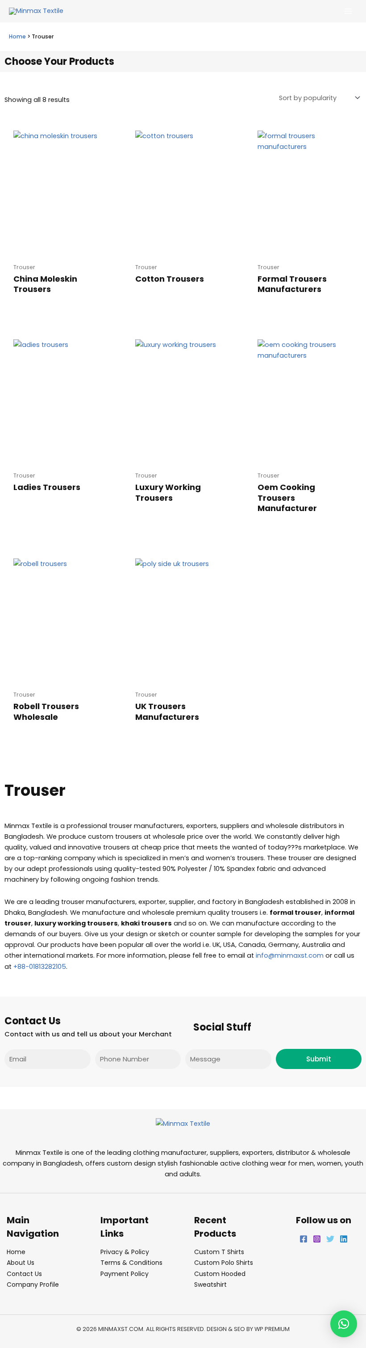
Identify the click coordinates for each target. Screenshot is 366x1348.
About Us (20, 1262)
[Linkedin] (344, 1239)
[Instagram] (317, 1239)
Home (17, 36)
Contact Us (24, 1273)
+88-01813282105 (39, 966)
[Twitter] (330, 1239)
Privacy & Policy (124, 1251)
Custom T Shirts (219, 1251)
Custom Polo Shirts (223, 1262)
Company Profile (33, 1284)
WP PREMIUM (272, 1329)
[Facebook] (303, 1239)
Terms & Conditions (131, 1262)
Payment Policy (124, 1273)
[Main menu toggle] (348, 11)
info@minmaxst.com (290, 955)
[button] (343, 1323)
